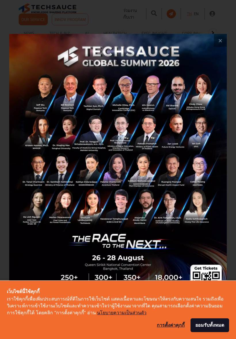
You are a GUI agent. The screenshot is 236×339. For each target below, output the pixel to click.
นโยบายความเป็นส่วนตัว (121, 312)
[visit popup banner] (118, 169)
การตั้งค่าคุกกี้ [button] (171, 325)
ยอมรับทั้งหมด (209, 325)
